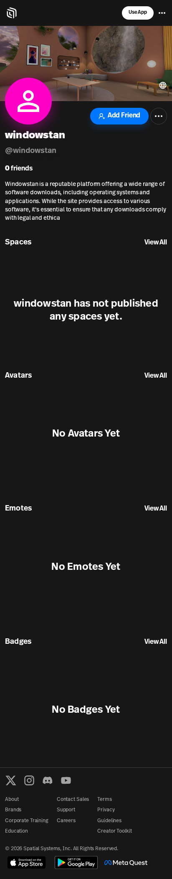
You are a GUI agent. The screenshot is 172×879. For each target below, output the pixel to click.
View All (155, 242)
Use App (138, 12)
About (11, 799)
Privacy (105, 810)
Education (16, 831)
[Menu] (162, 13)
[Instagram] (29, 780)
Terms (104, 799)
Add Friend (124, 115)
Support (66, 810)
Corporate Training (26, 820)
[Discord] (47, 780)
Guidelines (109, 820)
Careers (66, 820)
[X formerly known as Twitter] (11, 780)
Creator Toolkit (114, 831)
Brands (13, 810)
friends (19, 168)
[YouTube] (66, 780)
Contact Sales (73, 799)
